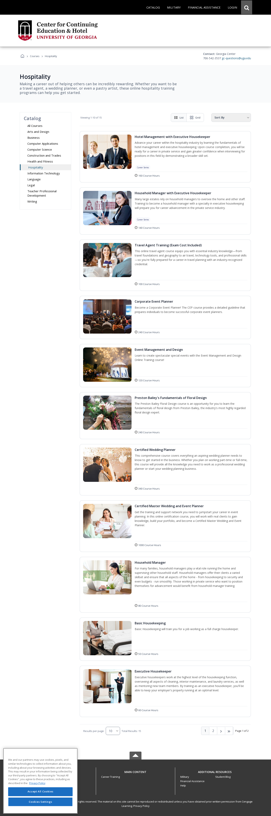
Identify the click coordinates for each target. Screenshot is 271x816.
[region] (40, 781)
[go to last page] (229, 731)
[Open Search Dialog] (246, 7)
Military (184, 777)
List (182, 117)
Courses (34, 56)
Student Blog (223, 777)
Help (183, 785)
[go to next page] (221, 731)
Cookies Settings (40, 802)
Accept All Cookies (40, 791)
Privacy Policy (141, 806)
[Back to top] (135, 774)
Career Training (110, 777)
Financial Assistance (192, 781)
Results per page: (93, 731)
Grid (197, 117)
